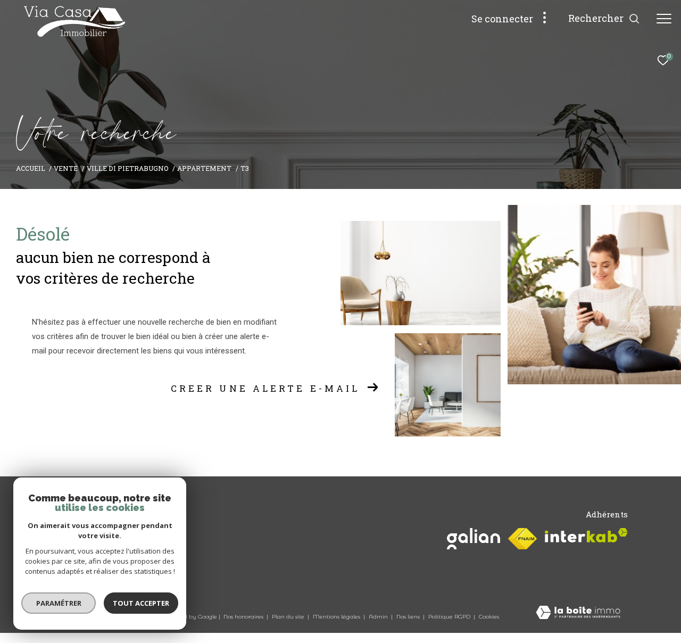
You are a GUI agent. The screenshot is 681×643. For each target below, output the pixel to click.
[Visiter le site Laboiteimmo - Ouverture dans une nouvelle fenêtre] (578, 613)
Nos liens (408, 616)
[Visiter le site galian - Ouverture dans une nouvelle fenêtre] (473, 538)
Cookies (489, 617)
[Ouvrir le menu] (664, 18)
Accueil (30, 168)
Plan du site (289, 616)
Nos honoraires (244, 616)
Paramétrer (58, 603)
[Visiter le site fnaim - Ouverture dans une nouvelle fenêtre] (522, 538)
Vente (66, 168)
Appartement (204, 168)
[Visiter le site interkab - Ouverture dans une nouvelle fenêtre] (586, 535)
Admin (379, 616)
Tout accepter (141, 603)
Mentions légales (337, 616)
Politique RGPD (449, 616)
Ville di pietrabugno (128, 168)
